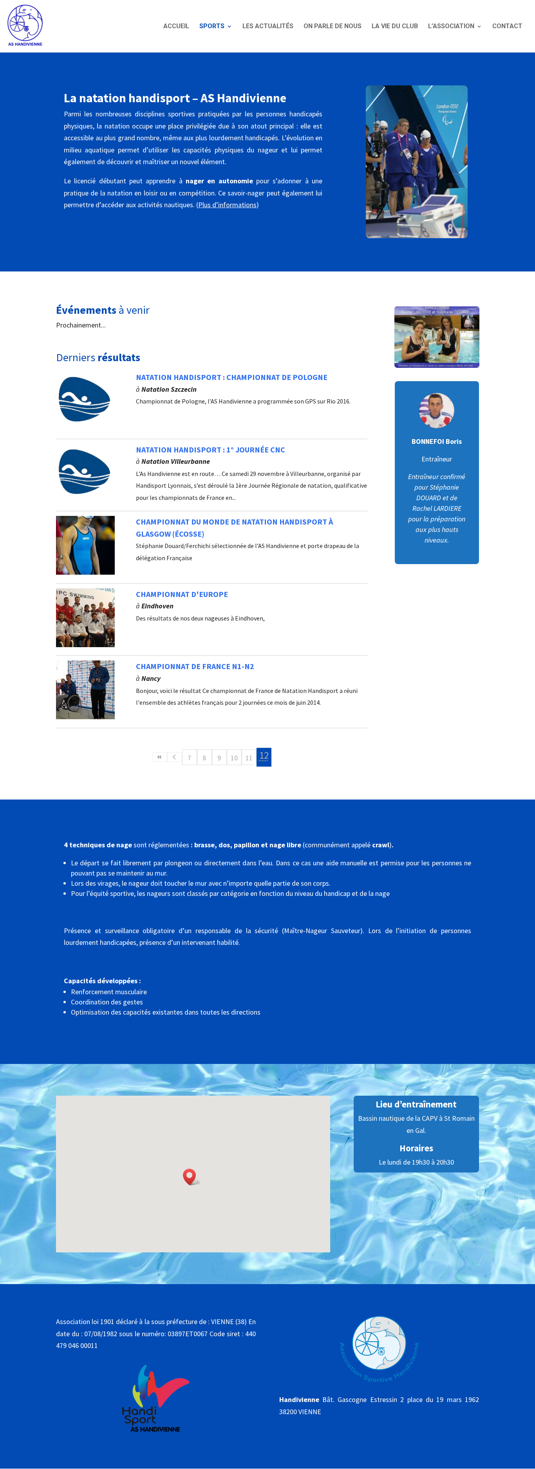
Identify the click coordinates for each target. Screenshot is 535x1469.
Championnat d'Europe (182, 594)
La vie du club (395, 26)
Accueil (176, 26)
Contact (507, 26)
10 (234, 757)
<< (159, 757)
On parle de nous (332, 26)
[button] (192, 1177)
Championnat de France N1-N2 (195, 666)
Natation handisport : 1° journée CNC (210, 449)
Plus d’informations (227, 204)
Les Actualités (267, 26)
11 (249, 757)
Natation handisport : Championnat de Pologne (231, 377)
